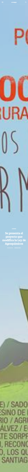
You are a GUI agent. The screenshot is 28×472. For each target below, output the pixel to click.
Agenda (14, 228)
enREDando (17, 247)
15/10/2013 (10, 247)
